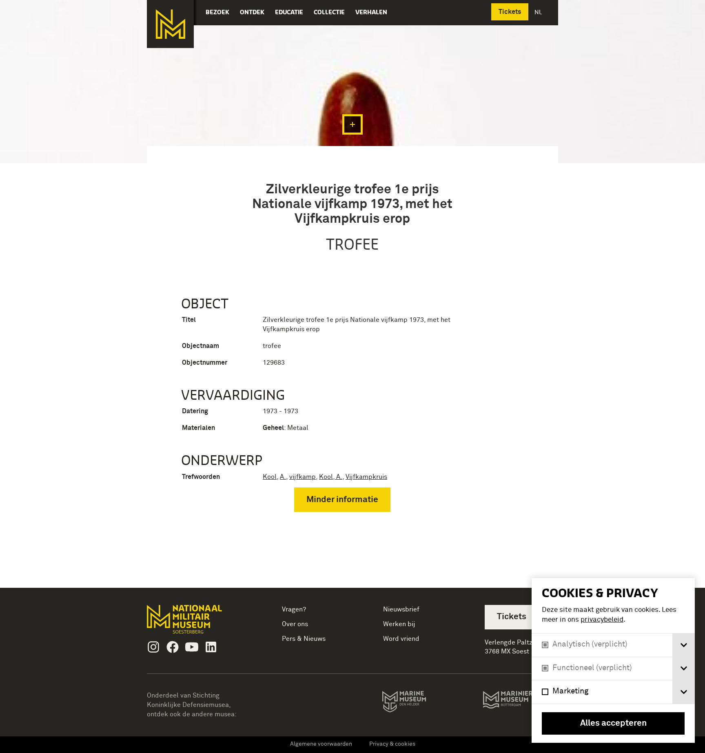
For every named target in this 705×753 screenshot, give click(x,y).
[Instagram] (153, 646)
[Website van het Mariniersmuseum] (520, 703)
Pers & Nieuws (304, 639)
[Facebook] (172, 646)
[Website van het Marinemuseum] (415, 703)
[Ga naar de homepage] (170, 24)
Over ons (295, 624)
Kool (270, 477)
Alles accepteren (613, 723)
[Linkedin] (210, 646)
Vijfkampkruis (366, 477)
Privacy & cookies (392, 744)
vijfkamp (302, 477)
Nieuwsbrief (401, 609)
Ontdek (252, 12)
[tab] (683, 645)
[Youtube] (191, 646)
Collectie (329, 12)
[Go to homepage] (197, 622)
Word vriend (401, 639)
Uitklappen (352, 124)
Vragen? (294, 609)
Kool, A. (330, 477)
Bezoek (217, 12)
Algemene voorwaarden (321, 744)
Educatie (289, 12)
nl (538, 12)
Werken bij (399, 624)
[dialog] (613, 660)
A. (283, 477)
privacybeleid (602, 619)
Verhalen (371, 12)
